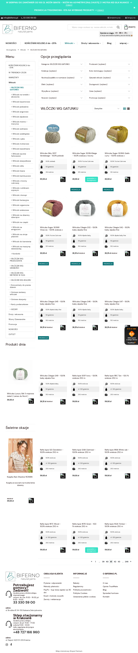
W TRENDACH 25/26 (17, 72)
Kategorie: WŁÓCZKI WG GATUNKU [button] (56, 64)
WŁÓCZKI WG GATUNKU (17, 88)
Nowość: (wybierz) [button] (49, 98)
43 (119, 561)
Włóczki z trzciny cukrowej (19, 182)
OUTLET (12, 334)
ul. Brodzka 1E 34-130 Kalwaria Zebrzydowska (24, 610)
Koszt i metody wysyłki (54, 596)
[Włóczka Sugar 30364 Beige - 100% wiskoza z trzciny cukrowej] (85, 133)
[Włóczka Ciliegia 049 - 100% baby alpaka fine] (53, 355)
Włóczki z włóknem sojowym (20, 189)
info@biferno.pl (11, 17)
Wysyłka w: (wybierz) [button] (50, 91)
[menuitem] (13, 43)
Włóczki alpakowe (20, 117)
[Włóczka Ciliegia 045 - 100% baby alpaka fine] (53, 281)
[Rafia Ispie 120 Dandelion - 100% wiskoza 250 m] (53, 430)
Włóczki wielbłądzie (21, 134)
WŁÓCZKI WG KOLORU (21, 280)
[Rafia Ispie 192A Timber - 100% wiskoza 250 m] (117, 504)
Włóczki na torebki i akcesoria (20, 95)
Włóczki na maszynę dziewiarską (20, 247)
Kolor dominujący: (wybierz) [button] (100, 71)
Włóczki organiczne (21, 205)
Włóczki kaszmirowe (21, 102)
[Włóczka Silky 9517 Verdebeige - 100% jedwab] (53, 133)
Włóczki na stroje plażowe (19, 235)
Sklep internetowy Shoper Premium (69, 651)
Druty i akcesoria (16, 314)
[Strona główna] (19, 29)
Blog (104, 590)
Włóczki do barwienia (22, 241)
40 (107, 561)
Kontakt (106, 596)
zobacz (69, 5)
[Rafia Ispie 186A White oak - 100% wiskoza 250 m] (117, 430)
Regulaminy (78, 586)
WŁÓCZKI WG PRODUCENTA (16, 259)
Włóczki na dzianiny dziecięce (20, 216)
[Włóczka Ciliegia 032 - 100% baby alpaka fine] (85, 207)
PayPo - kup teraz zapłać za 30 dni (57, 591)
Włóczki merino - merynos (19, 122)
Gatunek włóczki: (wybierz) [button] (100, 78)
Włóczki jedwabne (20, 107)
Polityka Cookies (80, 593)
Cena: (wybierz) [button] (95, 91)
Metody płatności (51, 586)
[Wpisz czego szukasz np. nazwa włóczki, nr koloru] (118, 27)
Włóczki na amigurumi (16, 228)
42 (115, 561)
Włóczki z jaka (19, 139)
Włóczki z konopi (20, 195)
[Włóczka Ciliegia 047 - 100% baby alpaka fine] (117, 281)
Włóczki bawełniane (21, 149)
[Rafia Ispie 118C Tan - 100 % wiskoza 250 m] (117, 355)
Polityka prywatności (82, 590)
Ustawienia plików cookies (84, 596)
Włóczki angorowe (20, 112)
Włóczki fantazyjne (21, 200)
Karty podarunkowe (19, 304)
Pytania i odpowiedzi (53, 583)
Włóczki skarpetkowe (22, 161)
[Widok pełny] (128, 109)
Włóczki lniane (19, 171)
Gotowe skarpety (18, 299)
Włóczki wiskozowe (21, 210)
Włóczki (12, 82)
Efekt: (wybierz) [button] (48, 84)
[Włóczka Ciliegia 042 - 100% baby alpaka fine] (117, 207)
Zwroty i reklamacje (52, 599)
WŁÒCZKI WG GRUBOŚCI (16, 267)
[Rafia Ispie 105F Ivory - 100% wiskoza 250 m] (85, 355)
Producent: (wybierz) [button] (97, 64)
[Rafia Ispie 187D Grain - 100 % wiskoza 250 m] (85, 504)
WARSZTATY (14, 77)
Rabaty (76, 583)
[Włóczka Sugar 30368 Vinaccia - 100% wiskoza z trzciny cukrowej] (53, 207)
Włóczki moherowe (21, 144)
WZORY (14, 309)
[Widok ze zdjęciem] (124, 109)
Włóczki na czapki (20, 222)
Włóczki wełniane (20, 129)
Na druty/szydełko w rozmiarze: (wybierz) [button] (58, 78)
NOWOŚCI (13, 329)
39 (103, 561)
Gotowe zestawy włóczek (18, 293)
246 (126, 561)
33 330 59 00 (29, 17)
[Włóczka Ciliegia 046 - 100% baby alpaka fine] (85, 281)
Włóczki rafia (18, 166)
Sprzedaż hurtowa (110, 593)
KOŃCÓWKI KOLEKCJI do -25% (19, 66)
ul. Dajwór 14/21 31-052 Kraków (18, 640)
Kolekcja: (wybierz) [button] (49, 71)
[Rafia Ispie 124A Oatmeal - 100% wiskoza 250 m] (85, 430)
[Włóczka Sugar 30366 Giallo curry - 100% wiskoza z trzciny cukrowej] (117, 133)
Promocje (13, 324)
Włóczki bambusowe (22, 176)
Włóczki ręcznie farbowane (18, 155)
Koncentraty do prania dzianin (20, 286)
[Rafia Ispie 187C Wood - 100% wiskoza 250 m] (53, 504)
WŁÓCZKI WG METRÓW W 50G (17, 274)
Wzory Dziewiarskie (17, 319)
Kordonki (16, 253)
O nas (105, 583)
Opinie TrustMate (110, 586)
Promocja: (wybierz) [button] (97, 98)
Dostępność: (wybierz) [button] (98, 84)
